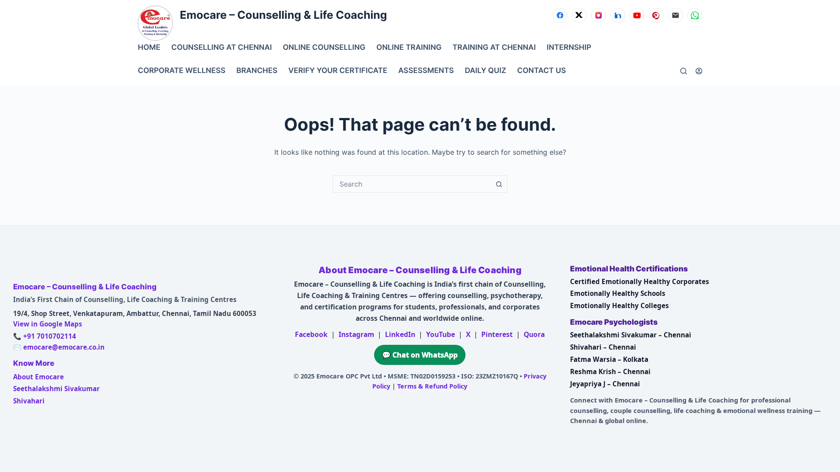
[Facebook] (560, 15)
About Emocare (38, 376)
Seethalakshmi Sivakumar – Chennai (630, 334)
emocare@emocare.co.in (64, 347)
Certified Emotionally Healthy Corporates (639, 281)
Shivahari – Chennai (603, 347)
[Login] (699, 71)
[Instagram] (598, 15)
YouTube (440, 334)
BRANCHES (256, 70)
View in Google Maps (47, 323)
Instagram (356, 334)
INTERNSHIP (569, 47)
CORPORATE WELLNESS (181, 70)
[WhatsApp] (694, 15)
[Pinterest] (656, 15)
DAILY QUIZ (485, 70)
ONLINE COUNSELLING (324, 47)
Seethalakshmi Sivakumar (56, 388)
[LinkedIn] (617, 15)
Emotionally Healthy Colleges (619, 305)
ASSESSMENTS (426, 70)
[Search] (683, 71)
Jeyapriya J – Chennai (605, 383)
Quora (534, 334)
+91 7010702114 (49, 336)
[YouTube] (637, 15)
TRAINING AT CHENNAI (494, 47)
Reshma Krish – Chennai (610, 371)
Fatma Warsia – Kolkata (609, 359)
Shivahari (29, 400)
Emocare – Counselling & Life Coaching (283, 15)
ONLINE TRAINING (408, 47)
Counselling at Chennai (222, 47)
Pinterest (497, 334)
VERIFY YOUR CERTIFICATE (337, 70)
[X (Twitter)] (579, 15)
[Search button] (498, 184)
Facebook (311, 334)
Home (149, 47)
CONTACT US (541, 70)
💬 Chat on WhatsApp (420, 355)
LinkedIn (400, 334)
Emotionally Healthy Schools (617, 293)
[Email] (675, 15)
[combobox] (411, 184)
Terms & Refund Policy (432, 386)
